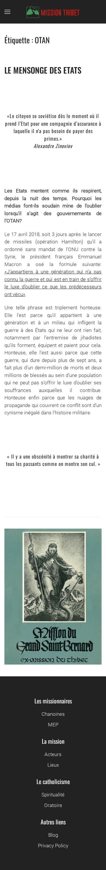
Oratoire (53, 805)
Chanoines (53, 714)
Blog (53, 835)
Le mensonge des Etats (42, 70)
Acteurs (53, 754)
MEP (53, 725)
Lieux (53, 765)
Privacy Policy (53, 846)
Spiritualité (53, 795)
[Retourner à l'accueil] (53, 12)
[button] (7, 12)
